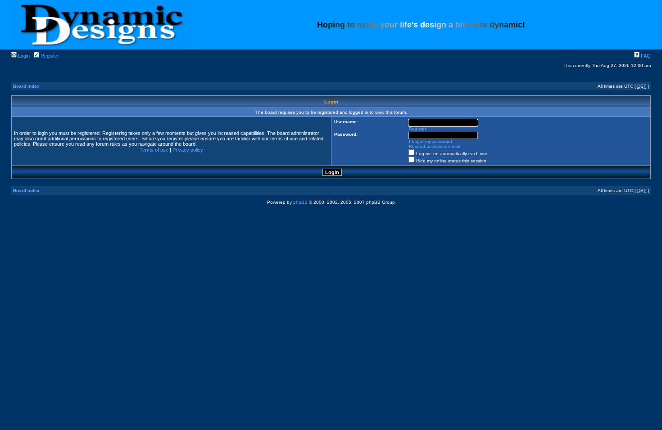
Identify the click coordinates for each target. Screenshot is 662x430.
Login (23, 55)
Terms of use (154, 149)
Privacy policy (187, 149)
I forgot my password (430, 141)
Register (49, 55)
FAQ (645, 55)
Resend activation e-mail (434, 146)
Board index (26, 86)
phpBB (300, 202)
